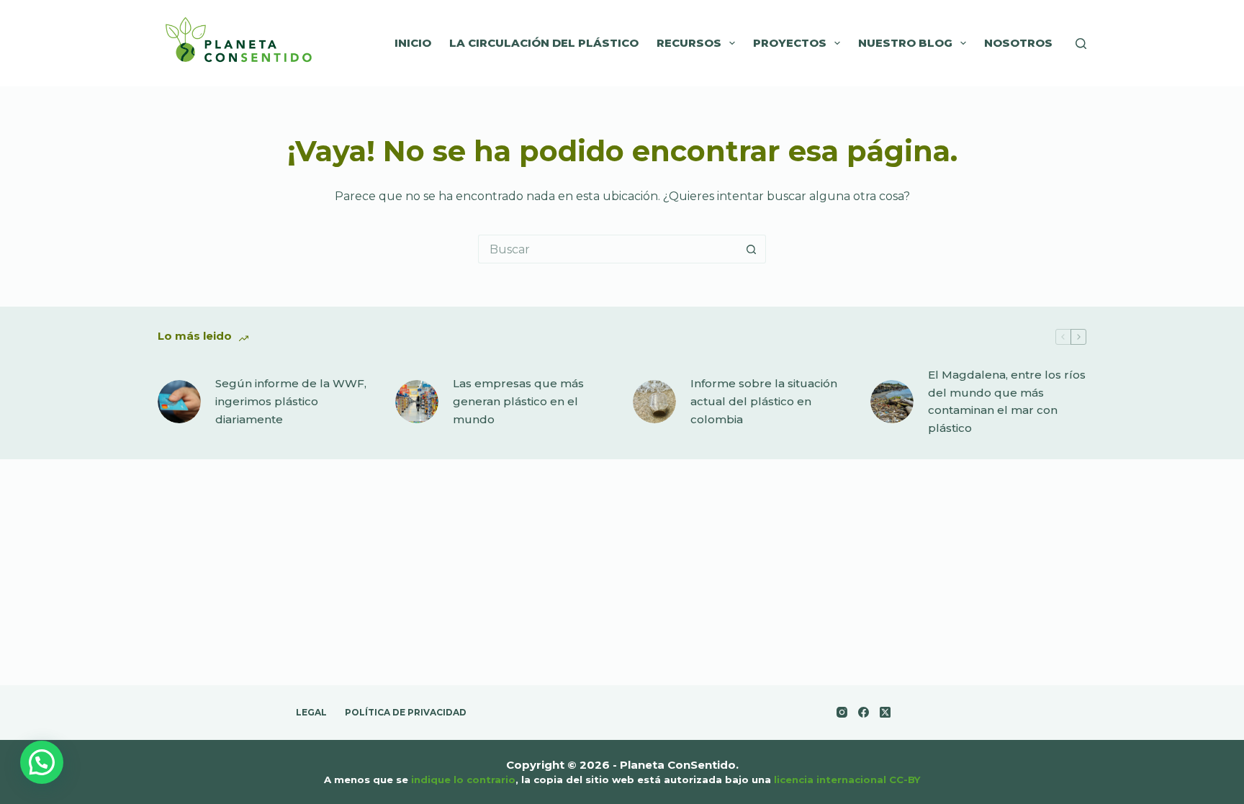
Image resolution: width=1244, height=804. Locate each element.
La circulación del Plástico (544, 43)
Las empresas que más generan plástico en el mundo (518, 401)
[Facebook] (863, 712)
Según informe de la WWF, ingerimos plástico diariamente (290, 401)
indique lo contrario (463, 779)
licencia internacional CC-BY (847, 779)
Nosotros (1018, 43)
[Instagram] (842, 712)
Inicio (413, 43)
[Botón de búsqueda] (751, 249)
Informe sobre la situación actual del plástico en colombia (763, 401)
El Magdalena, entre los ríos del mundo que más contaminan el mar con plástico (1007, 401)
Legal (311, 712)
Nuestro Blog (905, 43)
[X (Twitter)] (885, 712)
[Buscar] (1081, 43)
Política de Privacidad (405, 712)
